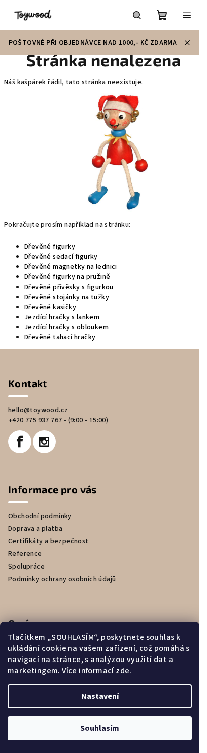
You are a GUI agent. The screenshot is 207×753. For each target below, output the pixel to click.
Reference (25, 554)
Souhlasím (99, 728)
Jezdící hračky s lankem (61, 317)
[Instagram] (44, 441)
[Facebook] (19, 441)
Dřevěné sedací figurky (61, 257)
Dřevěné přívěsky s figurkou (69, 287)
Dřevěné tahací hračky (59, 337)
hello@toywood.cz (38, 410)
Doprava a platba (35, 529)
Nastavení (100, 696)
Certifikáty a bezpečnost (48, 541)
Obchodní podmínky (40, 516)
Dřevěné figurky (49, 247)
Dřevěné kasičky (50, 307)
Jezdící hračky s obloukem (66, 327)
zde (122, 670)
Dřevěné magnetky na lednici (70, 267)
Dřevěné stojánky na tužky (66, 297)
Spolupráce (26, 566)
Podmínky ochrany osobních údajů (62, 579)
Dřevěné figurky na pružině (67, 277)
